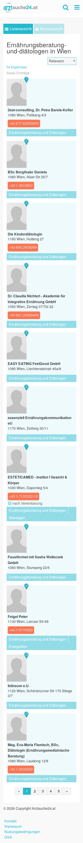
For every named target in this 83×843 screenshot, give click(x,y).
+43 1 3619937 (21, 185)
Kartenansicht (51, 28)
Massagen (17, 517)
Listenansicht (21, 28)
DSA (8, 837)
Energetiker (18, 646)
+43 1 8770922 (21, 630)
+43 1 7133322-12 (23, 496)
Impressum (13, 826)
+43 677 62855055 (24, 123)
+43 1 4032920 (21, 769)
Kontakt (10, 820)
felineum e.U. (18, 685)
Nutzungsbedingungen (22, 831)
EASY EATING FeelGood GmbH (34, 363)
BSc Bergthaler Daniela (27, 171)
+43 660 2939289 (23, 247)
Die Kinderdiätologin (25, 234)
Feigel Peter (18, 616)
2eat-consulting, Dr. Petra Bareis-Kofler (40, 109)
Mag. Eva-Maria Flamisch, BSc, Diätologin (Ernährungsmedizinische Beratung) (38, 750)
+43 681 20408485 (24, 315)
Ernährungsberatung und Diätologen (37, 132)
